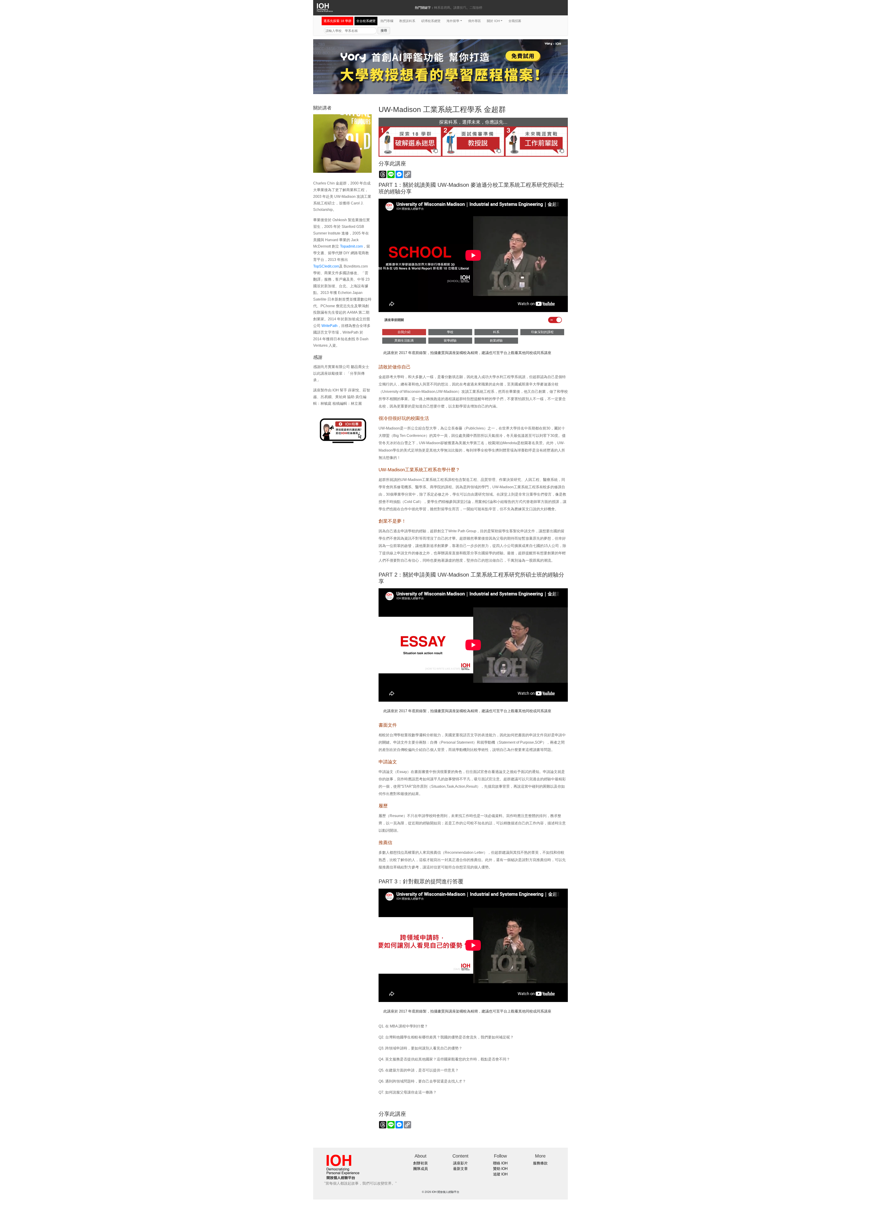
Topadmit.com (351, 246)
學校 (450, 332)
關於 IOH (493, 21)
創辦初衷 (420, 1163)
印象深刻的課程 (542, 332)
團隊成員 (420, 1169)
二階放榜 (475, 7)
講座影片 (460, 1163)
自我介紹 (404, 332)
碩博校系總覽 (430, 21)
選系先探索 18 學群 (337, 21)
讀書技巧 (459, 7)
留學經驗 (450, 340)
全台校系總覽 (366, 21)
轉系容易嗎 (442, 7)
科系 (496, 332)
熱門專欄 (386, 21)
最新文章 (460, 1169)
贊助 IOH (500, 1169)
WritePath (329, 326)
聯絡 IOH (500, 1163)
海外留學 (452, 21)
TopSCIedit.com (326, 266)
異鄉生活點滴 (404, 340)
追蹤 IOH (500, 1174)
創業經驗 (496, 340)
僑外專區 (474, 21)
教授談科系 (407, 21)
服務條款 (540, 1163)
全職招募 (514, 21)
